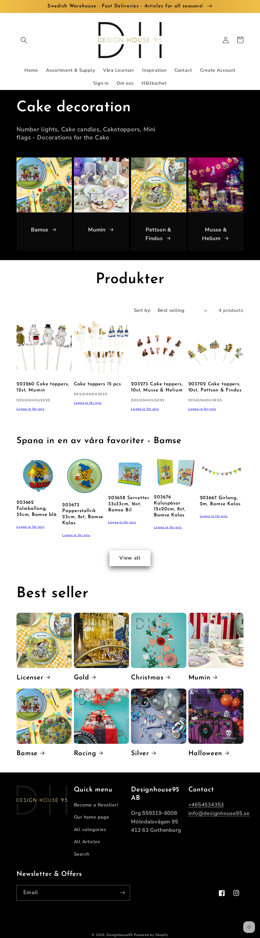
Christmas (147, 677)
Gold (81, 677)
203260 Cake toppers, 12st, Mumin (43, 387)
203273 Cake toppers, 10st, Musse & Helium (157, 387)
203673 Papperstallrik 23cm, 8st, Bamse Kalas (82, 514)
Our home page (91, 817)
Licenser (30, 677)
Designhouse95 (120, 935)
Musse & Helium (214, 234)
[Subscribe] (122, 892)
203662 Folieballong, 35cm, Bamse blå (37, 508)
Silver (140, 753)
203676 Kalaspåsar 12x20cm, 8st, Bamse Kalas (169, 506)
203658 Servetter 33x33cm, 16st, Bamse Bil (128, 504)
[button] (24, 40)
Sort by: (142, 310)
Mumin (97, 229)
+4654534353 (206, 804)
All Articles (87, 842)
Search (82, 854)
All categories (90, 829)
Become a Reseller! (96, 805)
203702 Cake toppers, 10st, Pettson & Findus (215, 387)
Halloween (205, 753)
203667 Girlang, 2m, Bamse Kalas (220, 501)
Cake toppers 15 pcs (97, 384)
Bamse (39, 229)
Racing (85, 753)
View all (129, 557)
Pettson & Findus (158, 234)
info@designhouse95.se (219, 813)
